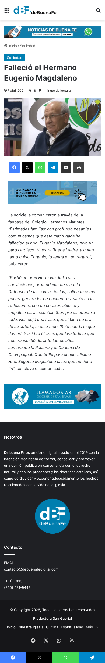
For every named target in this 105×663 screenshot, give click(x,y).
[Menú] (6, 12)
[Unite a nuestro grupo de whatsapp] (52, 31)
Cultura (52, 627)
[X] (27, 167)
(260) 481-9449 (17, 587)
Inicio (12, 46)
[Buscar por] (98, 12)
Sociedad (27, 46)
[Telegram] (53, 167)
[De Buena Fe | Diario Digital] (35, 10)
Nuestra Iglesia (30, 627)
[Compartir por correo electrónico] (66, 167)
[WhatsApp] (40, 167)
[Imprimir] (79, 167)
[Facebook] (14, 167)
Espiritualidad (72, 627)
